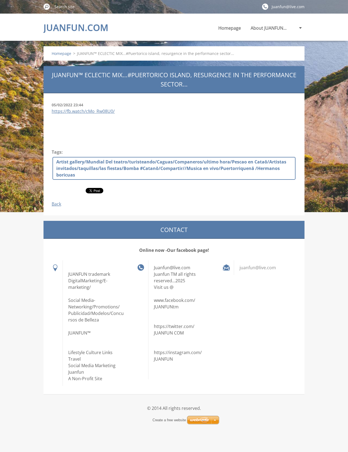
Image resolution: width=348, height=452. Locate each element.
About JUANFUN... (269, 28)
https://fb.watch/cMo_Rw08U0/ (83, 111)
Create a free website (169, 420)
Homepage (229, 28)
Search (47, 6)
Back (56, 204)
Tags (56, 152)
